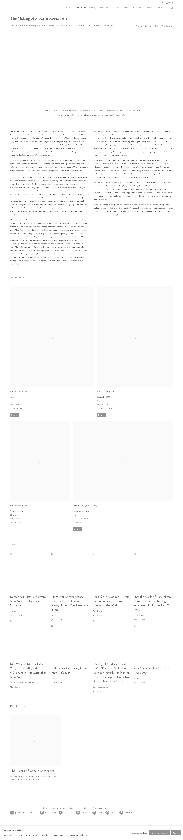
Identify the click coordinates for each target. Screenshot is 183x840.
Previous (10, 69)
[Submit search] (167, 7)
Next (173, 69)
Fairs (108, 7)
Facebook (69, 813)
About (148, 7)
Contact (159, 7)
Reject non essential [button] (159, 833)
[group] (91, 69)
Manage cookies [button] (139, 832)
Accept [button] (176, 833)
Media (116, 7)
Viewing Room (96, 7)
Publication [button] (167, 26)
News (125, 7)
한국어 (169, 2)
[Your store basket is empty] (171, 8)
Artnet (128, 813)
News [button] (156, 26)
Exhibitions (80, 7)
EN (162, 2)
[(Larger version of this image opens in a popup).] (91, 69)
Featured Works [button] (143, 26)
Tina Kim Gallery (27, 8)
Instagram (51, 813)
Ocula (114, 813)
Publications (136, 7)
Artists (69, 7)
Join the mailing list (26, 813)
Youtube (86, 813)
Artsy (101, 813)
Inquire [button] (14, 415)
